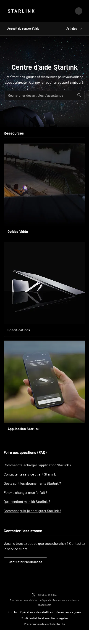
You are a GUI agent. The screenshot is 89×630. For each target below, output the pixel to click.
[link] (21, 11)
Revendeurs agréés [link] (68, 612)
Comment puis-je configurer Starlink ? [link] (32, 511)
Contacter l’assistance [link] (25, 562)
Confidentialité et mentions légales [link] (44, 618)
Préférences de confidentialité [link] (44, 624)
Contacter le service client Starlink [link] (30, 474)
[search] (79, 95)
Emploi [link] (12, 612)
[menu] (78, 11)
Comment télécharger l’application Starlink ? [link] (37, 465)
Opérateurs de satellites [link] (36, 612)
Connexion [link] (37, 82)
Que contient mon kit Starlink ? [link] (27, 502)
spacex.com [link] (45, 604)
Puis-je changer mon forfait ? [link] (25, 492)
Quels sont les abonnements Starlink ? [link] (32, 483)
